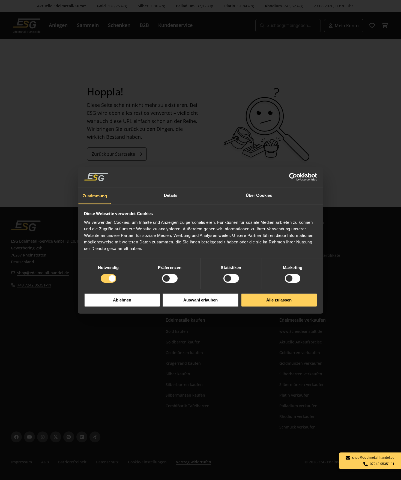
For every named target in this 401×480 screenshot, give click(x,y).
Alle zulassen (279, 300)
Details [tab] (170, 195)
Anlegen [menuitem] (58, 25)
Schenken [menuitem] (119, 25)
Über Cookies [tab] (259, 195)
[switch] (170, 278)
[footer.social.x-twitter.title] (55, 436)
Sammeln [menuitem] (88, 25)
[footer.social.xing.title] (94, 436)
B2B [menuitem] (144, 25)
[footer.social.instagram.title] (42, 436)
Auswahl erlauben (200, 300)
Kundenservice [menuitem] (175, 25)
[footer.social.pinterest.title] (68, 436)
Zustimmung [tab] (95, 196)
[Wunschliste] (372, 25)
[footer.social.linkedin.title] (81, 436)
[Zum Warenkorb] (384, 25)
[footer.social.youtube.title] (29, 436)
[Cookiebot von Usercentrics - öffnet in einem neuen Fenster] (293, 177)
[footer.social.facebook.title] (16, 436)
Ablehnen (122, 300)
